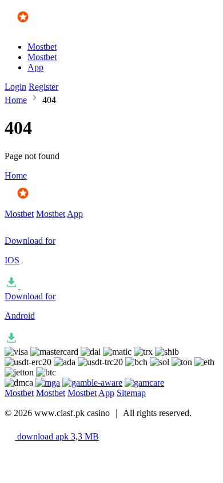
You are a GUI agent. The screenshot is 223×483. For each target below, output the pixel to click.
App (35, 67)
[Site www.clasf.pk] (38, 27)
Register (43, 87)
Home (16, 100)
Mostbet (42, 47)
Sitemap (131, 393)
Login (15, 87)
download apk (57, 436)
